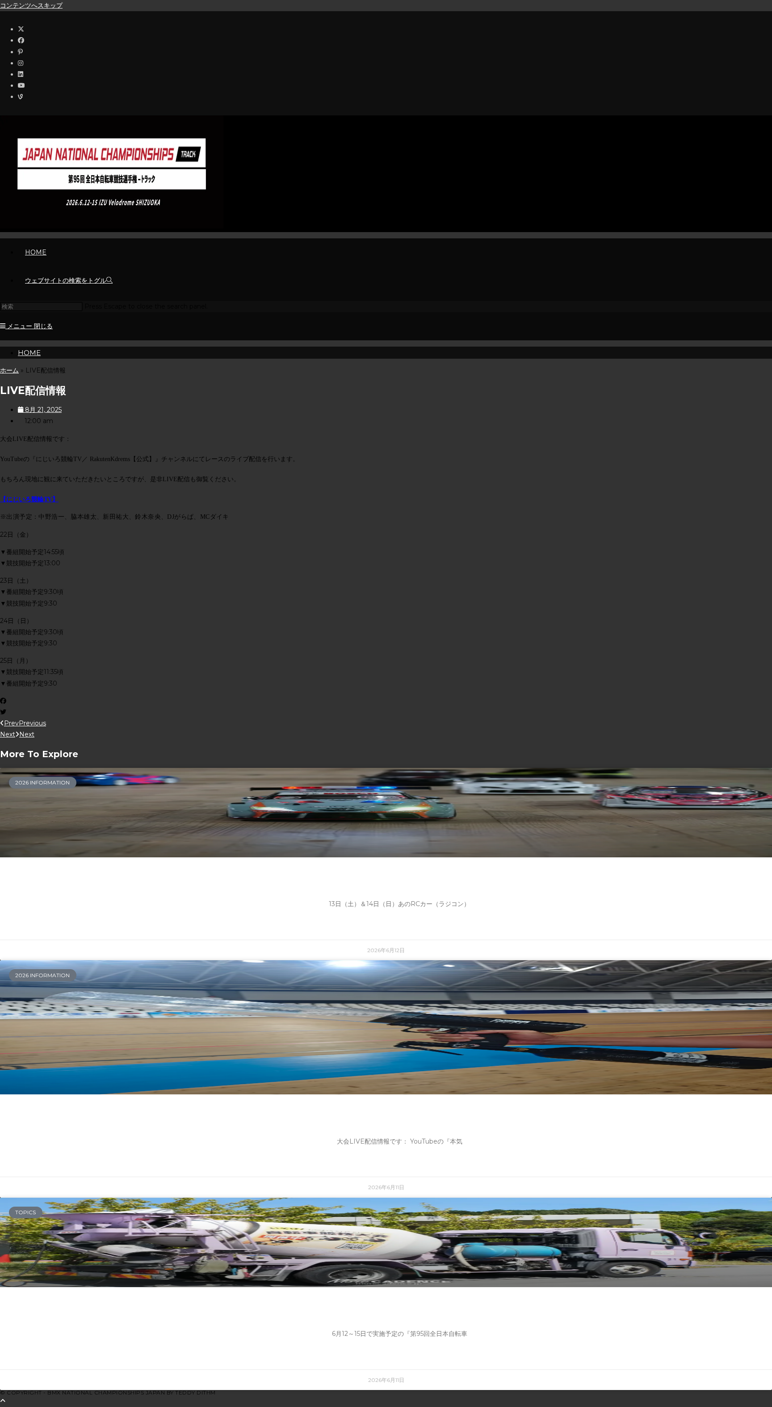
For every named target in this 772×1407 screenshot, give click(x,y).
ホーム (9, 370)
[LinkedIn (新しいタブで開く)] (20, 74)
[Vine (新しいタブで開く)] (20, 97)
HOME (29, 352)
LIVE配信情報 (399, 1118)
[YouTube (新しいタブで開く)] (21, 85)
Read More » (400, 925)
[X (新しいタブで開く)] (21, 29)
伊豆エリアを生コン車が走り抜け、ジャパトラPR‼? (399, 1311)
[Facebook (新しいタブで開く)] (21, 40)
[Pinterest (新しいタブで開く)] (20, 52)
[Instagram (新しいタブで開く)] (20, 63)
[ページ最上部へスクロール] (2, 1401)
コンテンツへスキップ (31, 5)
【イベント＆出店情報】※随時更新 (399, 881)
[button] (386, 701)
